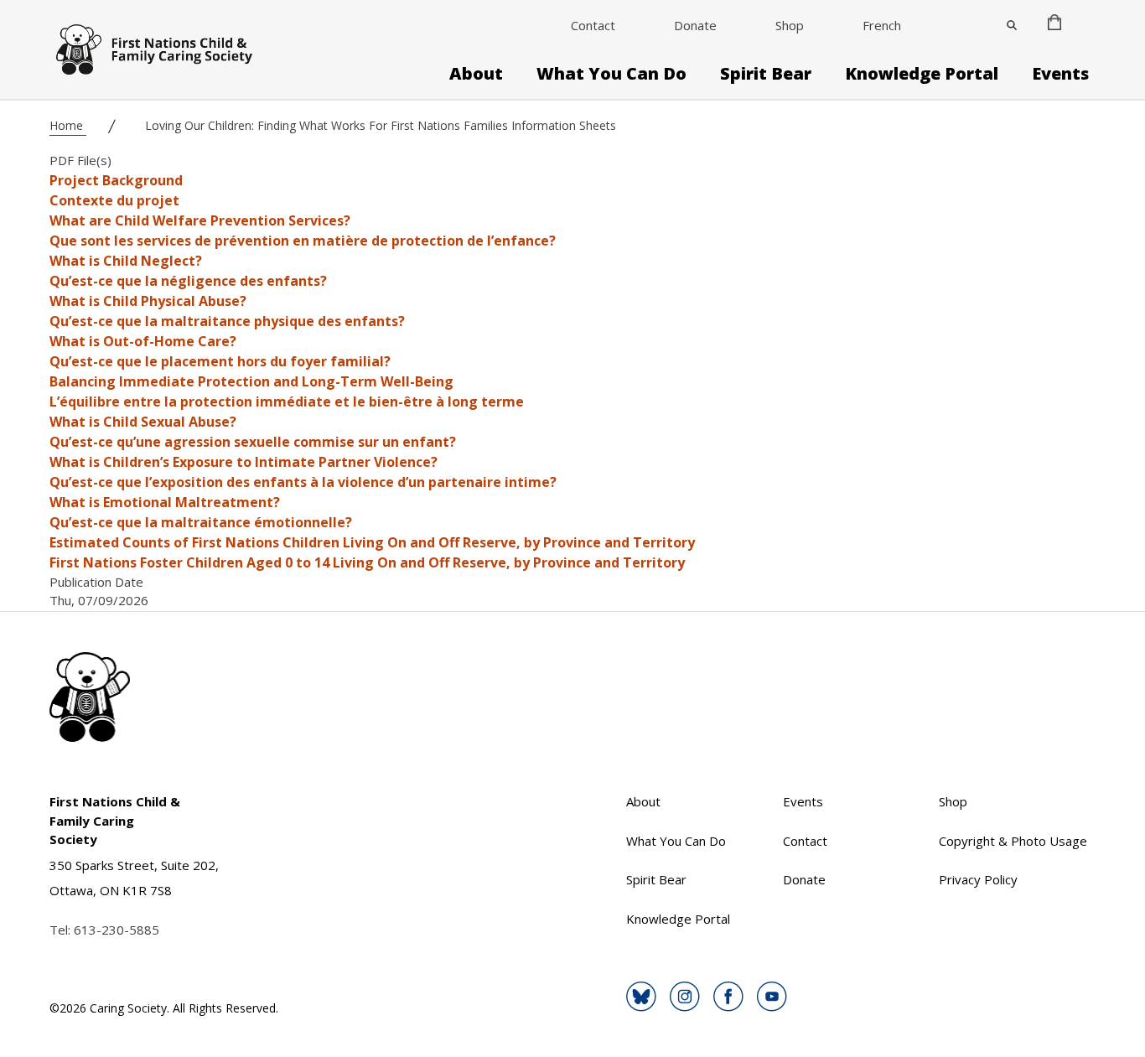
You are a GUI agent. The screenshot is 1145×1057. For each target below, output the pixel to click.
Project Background (116, 180)
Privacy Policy (978, 879)
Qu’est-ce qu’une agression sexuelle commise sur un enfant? (252, 442)
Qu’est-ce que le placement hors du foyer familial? (220, 361)
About (476, 74)
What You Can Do (611, 74)
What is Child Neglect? (125, 260)
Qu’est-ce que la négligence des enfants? (188, 281)
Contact (593, 25)
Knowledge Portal (921, 74)
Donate (695, 25)
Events (1060, 74)
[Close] (1012, 25)
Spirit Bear (765, 74)
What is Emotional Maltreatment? (164, 502)
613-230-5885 (116, 929)
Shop (789, 25)
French (882, 25)
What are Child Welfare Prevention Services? (199, 220)
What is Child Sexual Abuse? (142, 421)
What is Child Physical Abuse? (147, 301)
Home (67, 125)
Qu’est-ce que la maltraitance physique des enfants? (227, 321)
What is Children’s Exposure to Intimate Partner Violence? (243, 462)
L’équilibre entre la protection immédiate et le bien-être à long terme (286, 401)
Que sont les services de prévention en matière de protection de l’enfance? (302, 240)
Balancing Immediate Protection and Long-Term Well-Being (251, 381)
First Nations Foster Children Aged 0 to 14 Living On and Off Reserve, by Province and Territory (367, 562)
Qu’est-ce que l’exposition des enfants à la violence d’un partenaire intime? (303, 482)
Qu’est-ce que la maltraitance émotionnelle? (200, 522)
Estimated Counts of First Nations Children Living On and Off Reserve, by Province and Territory (372, 542)
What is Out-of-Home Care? (142, 341)
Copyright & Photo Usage (1013, 840)
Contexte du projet (114, 200)
